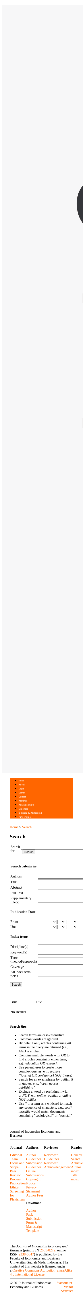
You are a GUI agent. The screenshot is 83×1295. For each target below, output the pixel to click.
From (14, 922)
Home (21, 780)
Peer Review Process (15, 1175)
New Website (25, 817)
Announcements (26, 805)
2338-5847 (26, 1254)
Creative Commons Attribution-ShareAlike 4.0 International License (41, 1272)
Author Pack (31, 1212)
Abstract (16, 887)
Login (22, 788)
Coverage (17, 967)
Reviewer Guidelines (51, 1157)
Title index (75, 1177)
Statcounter (64, 1283)
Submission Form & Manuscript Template (34, 1224)
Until (13, 927)
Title (13, 882)
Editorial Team (16, 1157)
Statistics (23, 809)
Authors (16, 876)
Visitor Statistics (67, 1289)
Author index (76, 1169)
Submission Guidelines (34, 1165)
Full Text (16, 893)
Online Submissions (35, 1173)
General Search (76, 1157)
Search (22, 792)
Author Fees (34, 1195)
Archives (23, 801)
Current (22, 796)
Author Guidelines (33, 1157)
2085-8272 (47, 1250)
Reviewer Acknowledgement (57, 1165)
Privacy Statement (33, 1189)
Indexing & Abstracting (30, 813)
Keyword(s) (18, 952)
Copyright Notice (33, 1181)
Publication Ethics (18, 1185)
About (22, 784)
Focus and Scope (17, 1165)
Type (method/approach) (23, 959)
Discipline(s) (19, 947)
